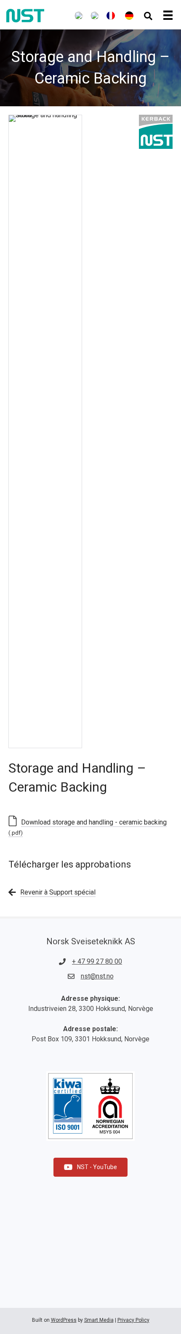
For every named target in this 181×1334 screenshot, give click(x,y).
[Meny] (170, 15)
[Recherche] (148, 16)
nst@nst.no (97, 976)
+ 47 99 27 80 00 (97, 961)
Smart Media (99, 1320)
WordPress (64, 1320)
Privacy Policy (133, 1320)
